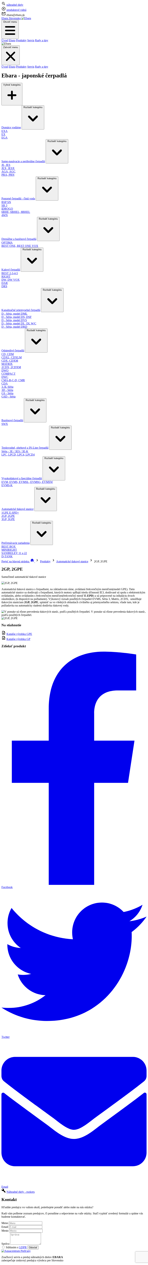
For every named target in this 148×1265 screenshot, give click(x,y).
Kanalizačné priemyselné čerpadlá (20, 310)
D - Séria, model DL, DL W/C (18, 323)
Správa (5, 1243)
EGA (4, 137)
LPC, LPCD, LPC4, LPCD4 (18, 454)
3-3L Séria (7, 386)
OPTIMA (7, 242)
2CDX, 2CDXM (11, 367)
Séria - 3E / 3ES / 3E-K (14, 451)
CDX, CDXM (9, 360)
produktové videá (16, 9)
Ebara (12, 40)
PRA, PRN (7, 174)
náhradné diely (14, 4)
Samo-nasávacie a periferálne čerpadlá (23, 161)
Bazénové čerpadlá (12, 420)
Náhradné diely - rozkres (20, 1191)
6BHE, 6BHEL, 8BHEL (15, 211)
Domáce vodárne (11, 127)
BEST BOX (8, 546)
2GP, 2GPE (8, 515)
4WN (4, 215)
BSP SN (6, 202)
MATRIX (7, 363)
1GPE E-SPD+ (10, 512)
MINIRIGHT (9, 549)
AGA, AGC (8, 171)
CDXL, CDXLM (11, 357)
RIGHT (5, 276)
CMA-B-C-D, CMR (13, 380)
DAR (4, 283)
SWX (4, 423)
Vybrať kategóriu (12, 84)
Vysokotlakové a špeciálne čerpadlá (21, 478)
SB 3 (4, 205)
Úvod (4, 40)
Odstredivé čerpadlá (12, 350)
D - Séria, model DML (14, 313)
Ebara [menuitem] (12, 66)
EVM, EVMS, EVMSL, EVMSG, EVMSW (27, 482)
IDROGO (7, 208)
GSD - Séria (8, 396)
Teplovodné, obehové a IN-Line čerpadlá (24, 447)
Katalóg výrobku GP (18, 639)
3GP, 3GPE (8, 519)
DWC (4, 377)
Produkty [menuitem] (21, 66)
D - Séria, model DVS (14, 320)
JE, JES (5, 164)
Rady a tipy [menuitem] (41, 66)
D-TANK (7, 556)
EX (3, 134)
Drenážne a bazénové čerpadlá (18, 238)
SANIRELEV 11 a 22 (14, 553)
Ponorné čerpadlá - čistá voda (18, 198)
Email (4, 1226)
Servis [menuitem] (30, 66)
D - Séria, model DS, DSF (16, 316)
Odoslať (33, 1247)
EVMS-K (7, 485)
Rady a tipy (41, 40)
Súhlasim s (16, 1247)
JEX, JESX (8, 168)
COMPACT (8, 373)
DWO (4, 370)
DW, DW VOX (10, 279)
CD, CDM (7, 354)
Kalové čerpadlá (10, 269)
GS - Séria (7, 393)
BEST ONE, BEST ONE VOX (19, 245)
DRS (4, 286)
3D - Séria (7, 390)
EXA (4, 131)
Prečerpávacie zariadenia (15, 542)
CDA (4, 383)
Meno (4, 1223)
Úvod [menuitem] (4, 66)
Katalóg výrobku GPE (19, 633)
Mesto (4, 1230)
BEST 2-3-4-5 (9, 273)
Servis (30, 40)
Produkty (21, 40)
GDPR (23, 1247)
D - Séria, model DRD (14, 326)
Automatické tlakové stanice (17, 509)
